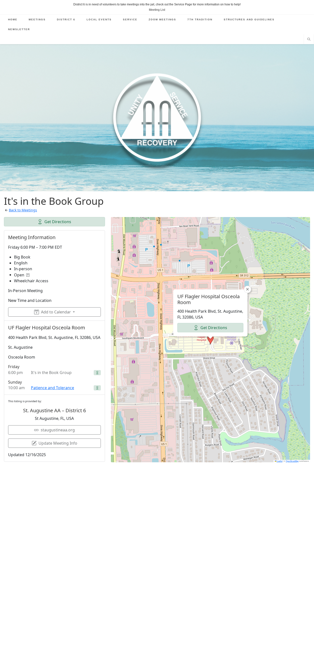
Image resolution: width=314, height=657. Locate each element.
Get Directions (57, 221)
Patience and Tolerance (52, 387)
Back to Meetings (23, 210)
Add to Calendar (56, 312)
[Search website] (308, 39)
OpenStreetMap (292, 461)
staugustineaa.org (58, 430)
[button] (210, 339)
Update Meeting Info (58, 443)
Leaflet (279, 461)
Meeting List (157, 10)
